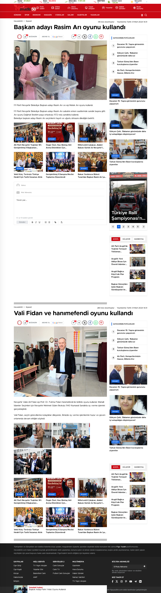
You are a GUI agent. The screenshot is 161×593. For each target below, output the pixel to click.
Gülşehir (126, 239)
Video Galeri (57, 8)
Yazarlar (109, 8)
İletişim (16, 581)
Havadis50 (18, 21)
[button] (118, 226)
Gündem (17, 15)
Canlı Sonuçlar (58, 566)
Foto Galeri (42, 8)
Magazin (48, 15)
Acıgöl (116, 239)
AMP (35, 577)
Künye (16, 573)
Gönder (22, 222)
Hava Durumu (74, 8)
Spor (27, 15)
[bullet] (49, 222)
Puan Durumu (140, 8)
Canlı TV (56, 569)
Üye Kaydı (18, 569)
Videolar (59, 15)
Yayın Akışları (91, 8)
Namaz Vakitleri (78, 577)
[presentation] (112, 226)
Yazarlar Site (38, 569)
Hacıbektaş (139, 239)
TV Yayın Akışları (40, 566)
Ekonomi (37, 15)
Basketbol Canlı (39, 573)
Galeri (71, 15)
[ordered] (45, 222)
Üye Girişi (17, 566)
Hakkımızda (18, 577)
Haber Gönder (122, 8)
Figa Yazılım (121, 547)
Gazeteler (82, 15)
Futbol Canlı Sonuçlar (61, 573)
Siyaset (29, 21)
